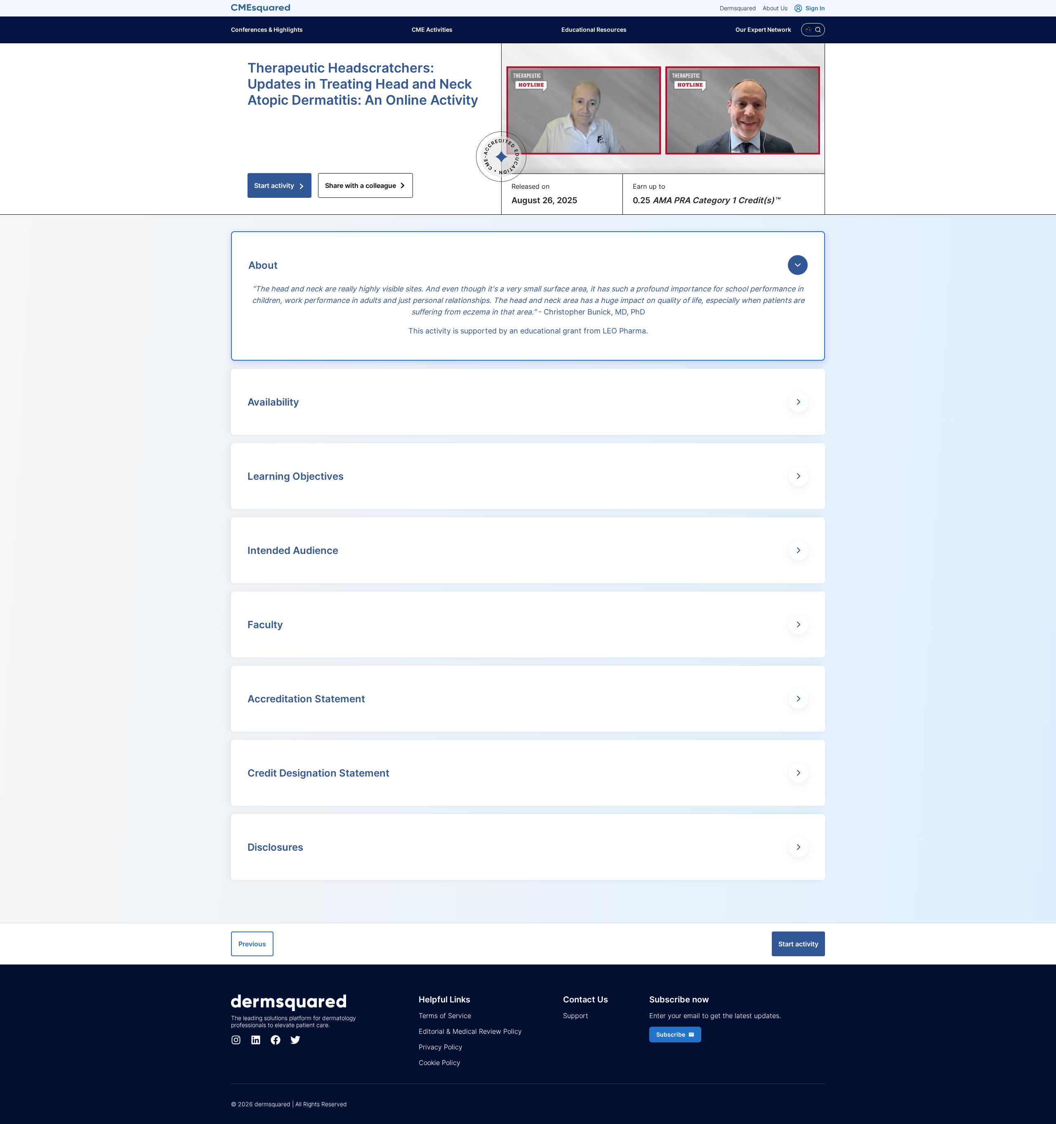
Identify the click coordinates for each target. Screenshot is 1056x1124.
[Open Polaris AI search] (813, 29)
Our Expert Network (763, 29)
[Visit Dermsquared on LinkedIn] (256, 1040)
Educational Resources (594, 29)
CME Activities (432, 29)
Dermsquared (738, 8)
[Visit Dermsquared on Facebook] (275, 1040)
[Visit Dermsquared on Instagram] (236, 1040)
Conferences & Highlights (267, 29)
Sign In (815, 8)
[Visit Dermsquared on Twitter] (295, 1040)
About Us (775, 8)
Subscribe (670, 1034)
